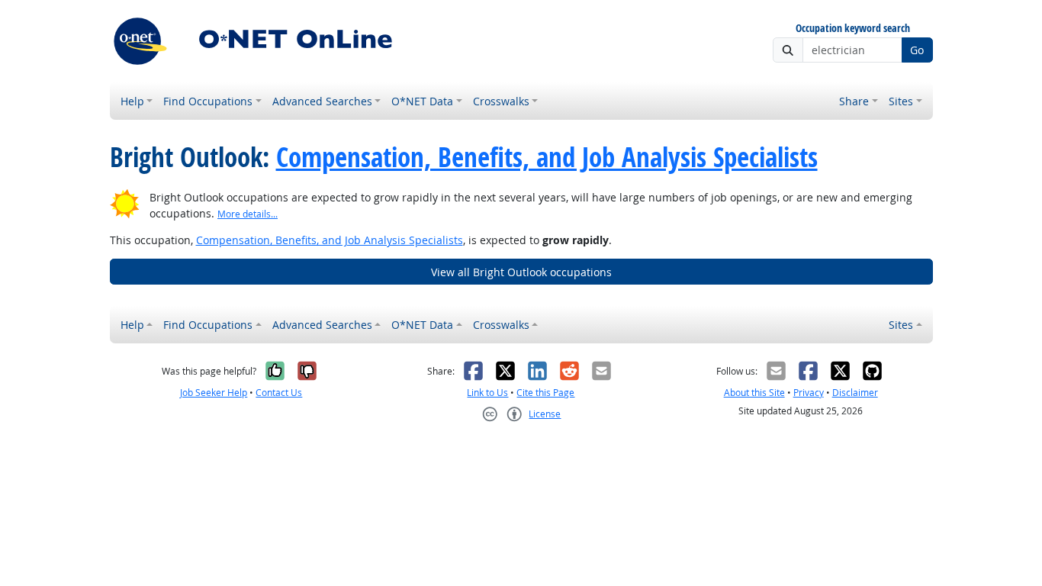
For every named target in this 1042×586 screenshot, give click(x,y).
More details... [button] (247, 214)
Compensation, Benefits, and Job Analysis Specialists (547, 157)
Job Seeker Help (213, 392)
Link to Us (487, 392)
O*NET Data (422, 101)
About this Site (754, 392)
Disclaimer (855, 392)
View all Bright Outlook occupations (521, 272)
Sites (901, 101)
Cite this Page (545, 392)
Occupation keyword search (853, 28)
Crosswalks (501, 101)
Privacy (808, 392)
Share (854, 101)
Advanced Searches (322, 101)
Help (132, 101)
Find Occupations (207, 101)
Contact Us (279, 392)
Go (917, 50)
